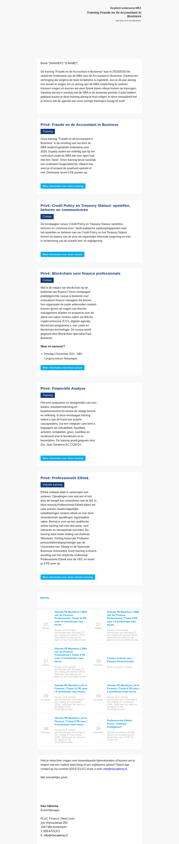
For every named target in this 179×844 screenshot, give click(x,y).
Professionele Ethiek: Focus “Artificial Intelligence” (120, 723)
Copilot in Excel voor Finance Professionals (120, 660)
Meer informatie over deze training (63, 186)
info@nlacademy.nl (115, 768)
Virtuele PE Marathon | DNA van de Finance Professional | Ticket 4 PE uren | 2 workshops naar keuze (71, 655)
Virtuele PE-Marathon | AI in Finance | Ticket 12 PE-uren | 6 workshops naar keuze (71, 688)
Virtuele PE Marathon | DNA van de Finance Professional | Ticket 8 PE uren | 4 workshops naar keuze (123, 618)
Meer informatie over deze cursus (62, 254)
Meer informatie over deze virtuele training (68, 577)
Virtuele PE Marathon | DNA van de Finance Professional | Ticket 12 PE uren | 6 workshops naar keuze (71, 618)
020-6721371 (77, 768)
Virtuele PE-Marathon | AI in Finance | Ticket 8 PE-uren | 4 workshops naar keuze (71, 721)
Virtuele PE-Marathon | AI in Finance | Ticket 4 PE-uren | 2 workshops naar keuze (123, 688)
